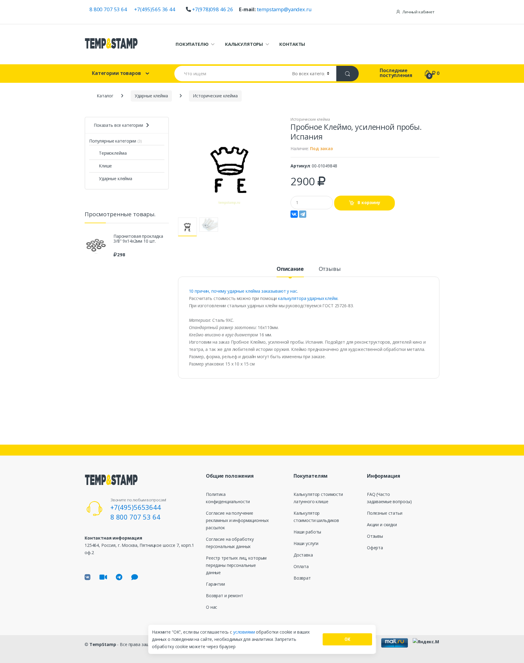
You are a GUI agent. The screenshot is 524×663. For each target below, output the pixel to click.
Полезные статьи (384, 513)
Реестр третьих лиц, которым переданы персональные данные (236, 565)
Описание (290, 269)
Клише (105, 166)
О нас (211, 607)
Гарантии (215, 584)
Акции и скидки (382, 524)
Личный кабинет (418, 12)
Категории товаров (116, 73)
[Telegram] (302, 214)
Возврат (302, 578)
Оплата (301, 566)
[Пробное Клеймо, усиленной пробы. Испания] (230, 167)
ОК (347, 639)
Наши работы (307, 532)
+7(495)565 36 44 (154, 9)
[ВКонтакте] (294, 214)
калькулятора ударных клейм (307, 298)
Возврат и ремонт (224, 595)
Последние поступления (396, 73)
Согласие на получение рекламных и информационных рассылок (237, 520)
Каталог (105, 96)
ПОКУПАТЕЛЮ (192, 44)
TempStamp (102, 644)
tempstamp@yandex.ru (284, 9)
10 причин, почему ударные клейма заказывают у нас (243, 291)
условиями (244, 632)
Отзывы (330, 269)
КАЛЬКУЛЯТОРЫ (244, 44)
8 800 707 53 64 (108, 9)
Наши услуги (306, 543)
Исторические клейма (310, 119)
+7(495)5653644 (135, 507)
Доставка (303, 555)
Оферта (375, 547)
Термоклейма (112, 153)
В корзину (369, 202)
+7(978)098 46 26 (212, 9)
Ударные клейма (115, 178)
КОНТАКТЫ (292, 44)
